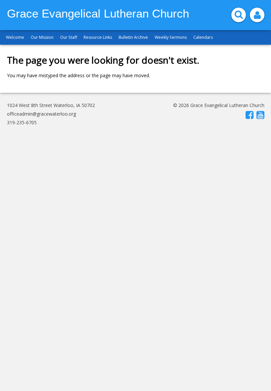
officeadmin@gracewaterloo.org (41, 114)
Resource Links (98, 37)
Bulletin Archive (133, 37)
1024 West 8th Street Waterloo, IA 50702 (51, 105)
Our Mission (42, 37)
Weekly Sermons (171, 37)
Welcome (15, 37)
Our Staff (68, 37)
